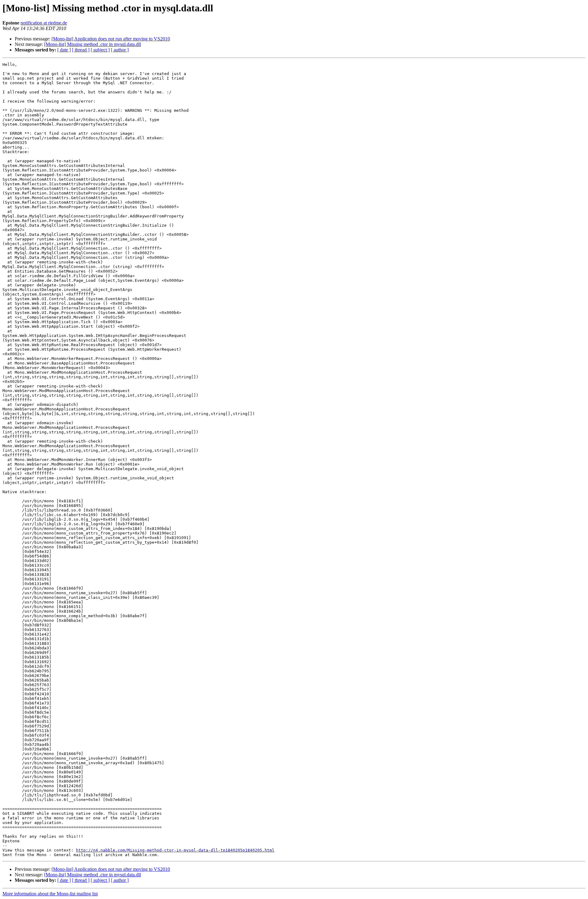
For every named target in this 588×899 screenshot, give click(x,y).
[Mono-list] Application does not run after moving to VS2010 (110, 38)
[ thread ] (80, 49)
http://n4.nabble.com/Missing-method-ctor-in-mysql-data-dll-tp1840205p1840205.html (175, 850)
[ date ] (64, 49)
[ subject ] (100, 49)
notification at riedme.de (44, 22)
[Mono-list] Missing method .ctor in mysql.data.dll (92, 44)
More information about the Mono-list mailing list (50, 893)
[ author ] (120, 49)
